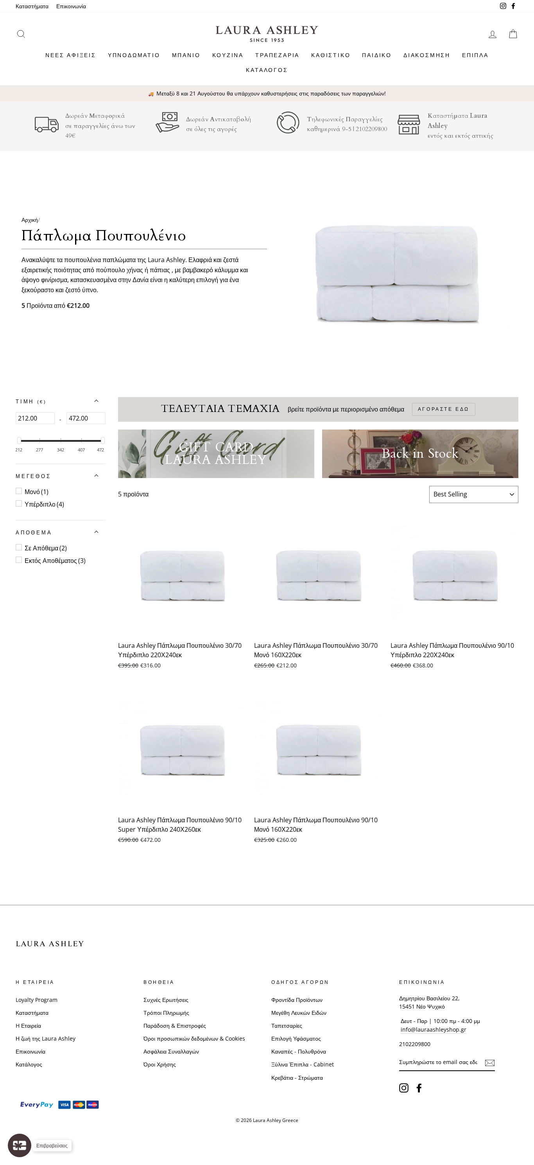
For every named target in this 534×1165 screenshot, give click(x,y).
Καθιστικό (330, 55)
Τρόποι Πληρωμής (166, 1012)
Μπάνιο (186, 55)
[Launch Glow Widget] (19, 1145)
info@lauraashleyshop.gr (433, 1029)
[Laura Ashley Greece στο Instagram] (404, 1087)
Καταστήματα (32, 6)
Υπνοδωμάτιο (134, 55)
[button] (31, 402)
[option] (267, 93)
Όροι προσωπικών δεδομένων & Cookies (194, 1038)
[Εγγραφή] (490, 1062)
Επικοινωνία (71, 6)
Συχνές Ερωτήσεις (165, 999)
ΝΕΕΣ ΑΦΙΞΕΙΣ (70, 55)
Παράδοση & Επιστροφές (174, 1025)
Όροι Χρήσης (159, 1064)
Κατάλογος (267, 70)
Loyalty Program (36, 999)
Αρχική (30, 219)
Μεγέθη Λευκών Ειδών (298, 1012)
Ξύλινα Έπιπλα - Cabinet (302, 1064)
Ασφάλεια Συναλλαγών (171, 1051)
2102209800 (371, 129)
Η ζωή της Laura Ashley (45, 1038)
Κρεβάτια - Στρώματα (297, 1077)
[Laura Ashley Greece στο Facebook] (419, 1087)
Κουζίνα (228, 55)
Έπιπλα (475, 55)
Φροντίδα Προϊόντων (297, 999)
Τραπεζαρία (277, 55)
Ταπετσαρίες (286, 1025)
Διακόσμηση (426, 55)
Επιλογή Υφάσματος (296, 1038)
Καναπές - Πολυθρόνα (298, 1051)
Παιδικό (377, 55)
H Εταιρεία (28, 1025)
